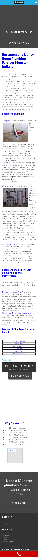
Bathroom (5, 535)
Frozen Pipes (19, 343)
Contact (5, 524)
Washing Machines (19, 354)
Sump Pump (19, 348)
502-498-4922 (20, 375)
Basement (5, 539)
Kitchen (4, 537)
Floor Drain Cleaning (19, 341)
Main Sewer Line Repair (19, 346)
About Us (5, 522)
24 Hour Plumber (8, 541)
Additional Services (8, 360)
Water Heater (19, 351)
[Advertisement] (19, 16)
